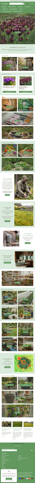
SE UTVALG (17, 282)
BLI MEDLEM (7, 367)
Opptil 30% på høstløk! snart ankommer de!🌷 (17, 0)
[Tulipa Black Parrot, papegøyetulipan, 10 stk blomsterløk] (25, 81)
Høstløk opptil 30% (6, 74)
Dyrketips (4, 419)
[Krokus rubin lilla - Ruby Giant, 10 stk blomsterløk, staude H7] (9, 81)
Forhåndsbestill (9, 91)
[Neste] (34, 29)
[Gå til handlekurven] (32, 3)
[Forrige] (1, 29)
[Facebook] (31, 450)
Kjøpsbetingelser (4, 460)
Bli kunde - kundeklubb (5, 455)
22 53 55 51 (20, 472)
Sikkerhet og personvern (6, 459)
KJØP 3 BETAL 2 (7, 262)
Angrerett (3, 462)
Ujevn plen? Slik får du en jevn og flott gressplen (6, 429)
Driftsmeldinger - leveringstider (7, 468)
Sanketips (19, 456)
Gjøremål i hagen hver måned (23, 458)
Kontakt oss (4, 467)
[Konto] (30, 3)
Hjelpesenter (4, 456)
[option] (17, 28)
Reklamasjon (4, 463)
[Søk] (23, 4)
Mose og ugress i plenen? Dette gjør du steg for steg (28, 429)
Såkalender (20, 459)
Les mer (3, 436)
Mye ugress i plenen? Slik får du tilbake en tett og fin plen (17, 429)
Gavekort (3, 458)
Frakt (2, 464)
